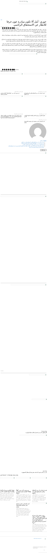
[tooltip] (14, 28)
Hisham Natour (35, 547)
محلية (1, 19)
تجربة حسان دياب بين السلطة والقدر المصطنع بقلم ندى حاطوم (34, 94)
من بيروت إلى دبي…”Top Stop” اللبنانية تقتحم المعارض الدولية (10, 94)
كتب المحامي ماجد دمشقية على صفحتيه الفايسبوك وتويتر (34, 122)
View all (43, 150)
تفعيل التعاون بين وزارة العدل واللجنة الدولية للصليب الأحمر (34, 116)
